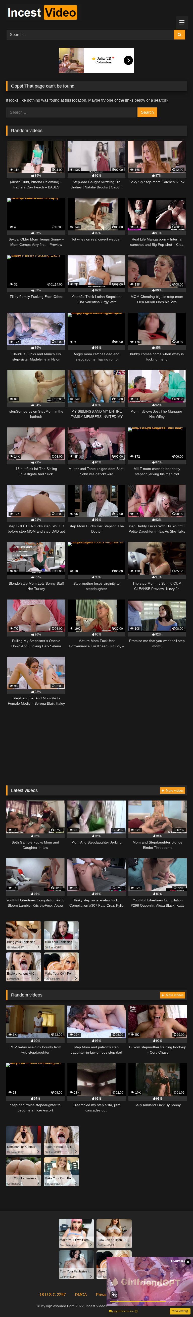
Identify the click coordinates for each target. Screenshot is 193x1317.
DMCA (81, 1295)
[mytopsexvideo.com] (96, 13)
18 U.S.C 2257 (52, 1295)
